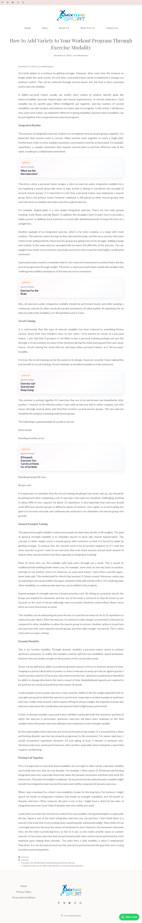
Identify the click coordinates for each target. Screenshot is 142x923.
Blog (45, 28)
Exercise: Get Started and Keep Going (28, 386)
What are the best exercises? (29, 172)
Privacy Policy (23, 891)
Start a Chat (131, 917)
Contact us (112, 28)
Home (27, 28)
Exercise (25, 857)
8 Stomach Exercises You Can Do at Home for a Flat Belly (30, 462)
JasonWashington (80, 55)
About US (64, 28)
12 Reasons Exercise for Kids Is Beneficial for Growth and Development (52, 865)
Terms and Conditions (23, 897)
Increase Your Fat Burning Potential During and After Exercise (48, 863)
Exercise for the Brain (29, 292)
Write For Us (87, 28)
